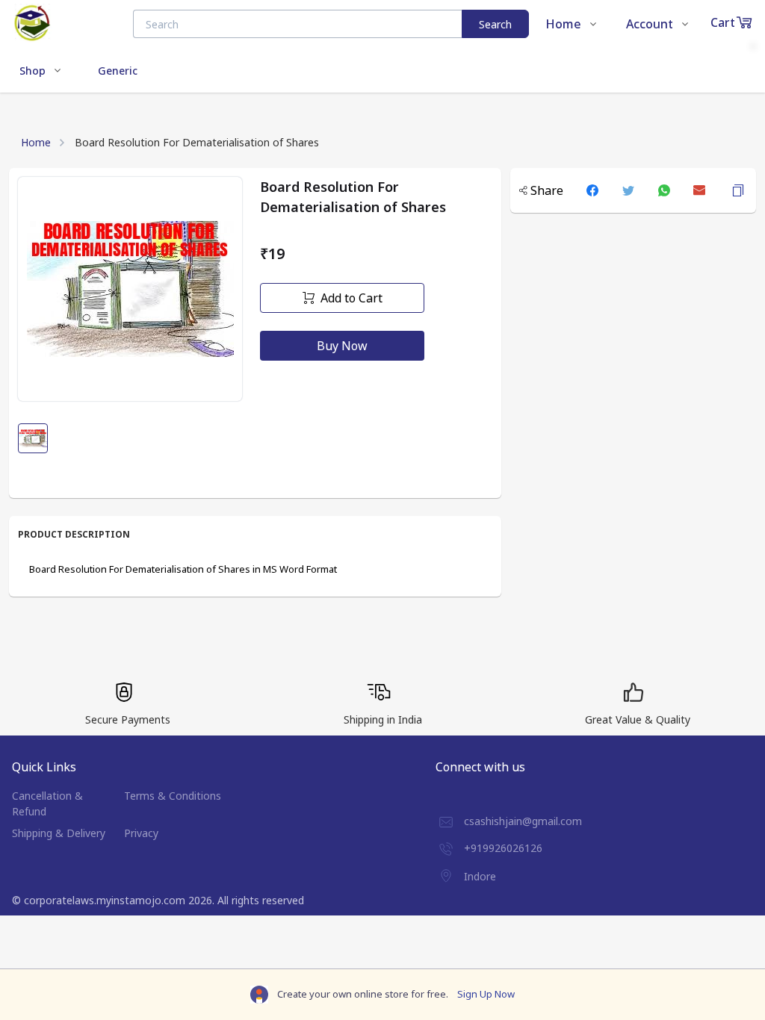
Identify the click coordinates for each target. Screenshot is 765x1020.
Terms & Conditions (172, 796)
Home (36, 142)
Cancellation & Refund (47, 803)
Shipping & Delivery (58, 833)
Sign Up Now (486, 994)
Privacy (141, 833)
